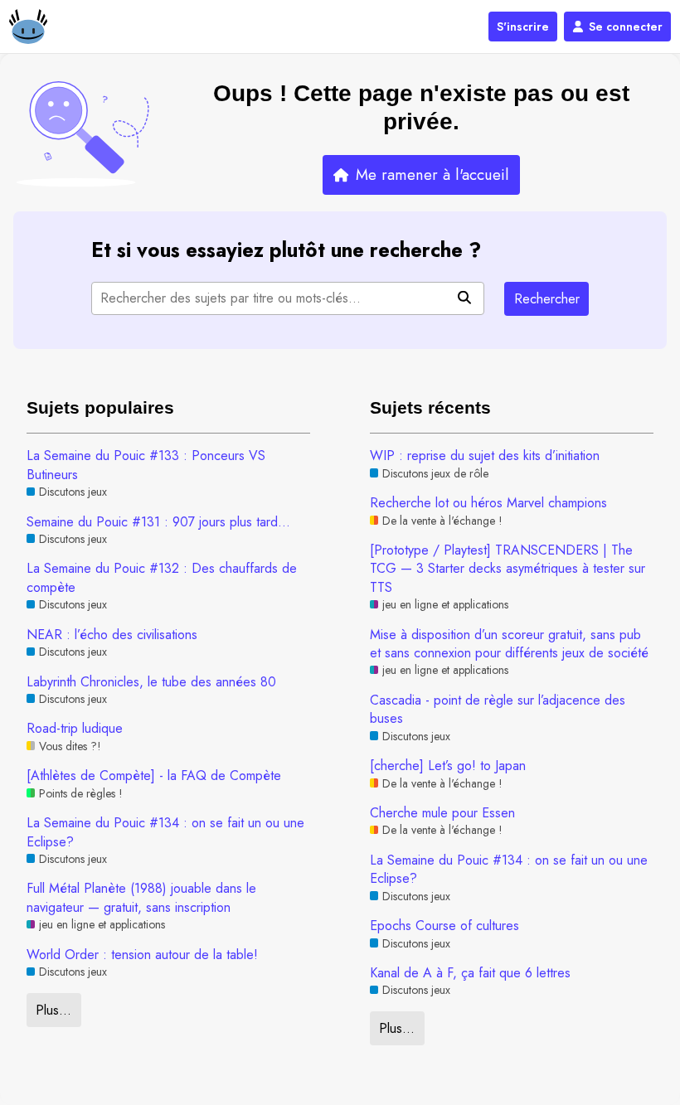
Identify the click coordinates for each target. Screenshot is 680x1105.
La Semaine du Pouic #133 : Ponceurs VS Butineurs (146, 465)
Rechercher (547, 298)
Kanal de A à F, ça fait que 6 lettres (470, 973)
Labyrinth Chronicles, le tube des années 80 (151, 682)
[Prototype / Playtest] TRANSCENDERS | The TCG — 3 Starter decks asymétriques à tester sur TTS (507, 569)
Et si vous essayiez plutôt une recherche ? (286, 250)
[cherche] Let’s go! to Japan (448, 766)
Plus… (53, 1010)
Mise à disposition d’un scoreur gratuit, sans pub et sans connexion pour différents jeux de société (509, 644)
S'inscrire (523, 26)
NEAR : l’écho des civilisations (112, 635)
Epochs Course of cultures (444, 926)
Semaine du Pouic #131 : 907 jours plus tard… (158, 522)
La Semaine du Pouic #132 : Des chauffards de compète (162, 578)
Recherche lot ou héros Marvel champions (488, 503)
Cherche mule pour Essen (442, 813)
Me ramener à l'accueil (432, 174)
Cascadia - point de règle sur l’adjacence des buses (497, 709)
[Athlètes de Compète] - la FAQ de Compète (154, 776)
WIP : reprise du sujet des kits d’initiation (485, 456)
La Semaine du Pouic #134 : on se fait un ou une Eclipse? (165, 832)
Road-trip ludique (75, 729)
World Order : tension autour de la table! (142, 955)
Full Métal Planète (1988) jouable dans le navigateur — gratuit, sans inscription (141, 898)
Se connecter (626, 26)
